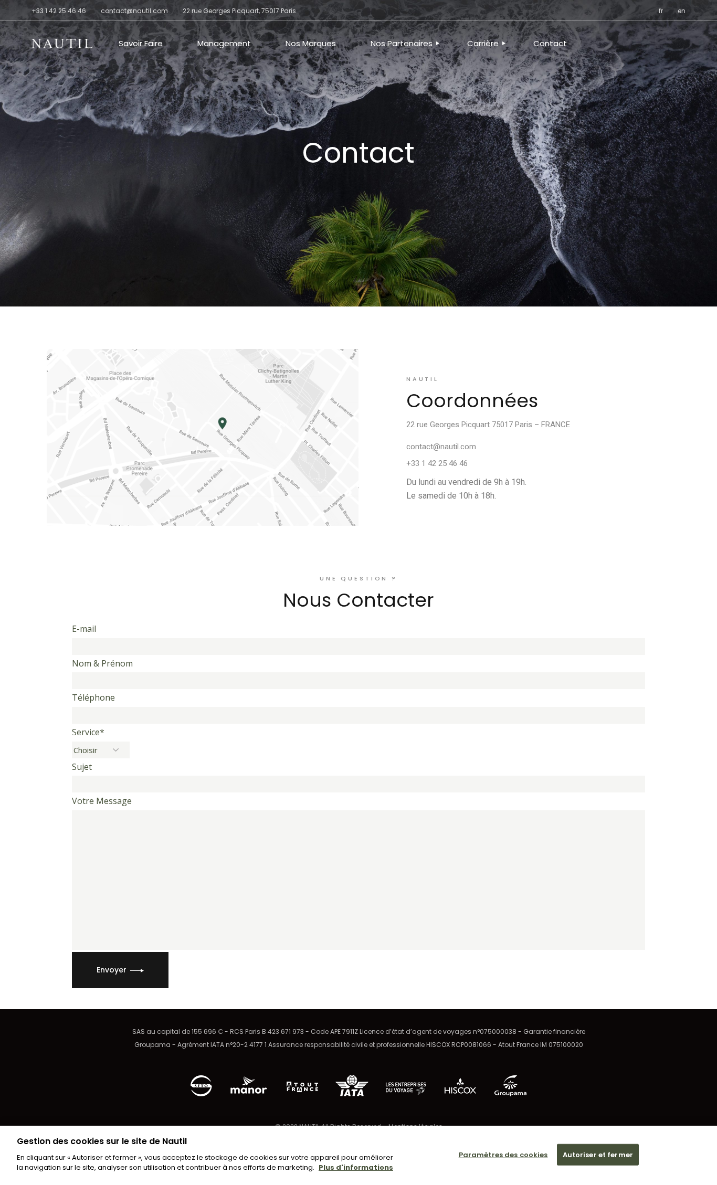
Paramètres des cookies (503, 1154)
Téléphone (93, 697)
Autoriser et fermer (598, 1154)
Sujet (82, 767)
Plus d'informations (356, 1167)
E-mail (84, 628)
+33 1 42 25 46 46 (58, 10)
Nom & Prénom (102, 663)
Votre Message (102, 801)
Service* (88, 732)
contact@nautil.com (441, 446)
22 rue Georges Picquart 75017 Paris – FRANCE (488, 424)
